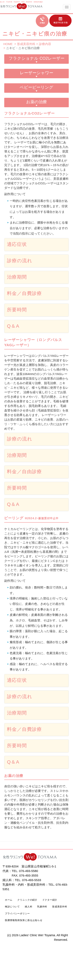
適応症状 (17, 244)
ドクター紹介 (49, 899)
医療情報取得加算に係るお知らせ (23, 920)
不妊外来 (9, 2)
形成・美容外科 (26, 2)
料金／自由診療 (24, 471)
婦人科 (2, 2)
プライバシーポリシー (17, 913)
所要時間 (17, 309)
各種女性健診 (38, 2)
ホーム (8, 899)
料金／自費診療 (24, 293)
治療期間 (17, 277)
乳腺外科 (17, 2)
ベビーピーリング (36, 87)
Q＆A (13, 326)
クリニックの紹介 (27, 899)
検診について (12, 906)
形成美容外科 (59, 906)
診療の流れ (19, 260)
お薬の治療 (36, 101)
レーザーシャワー (36, 72)
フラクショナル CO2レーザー (37, 58)
